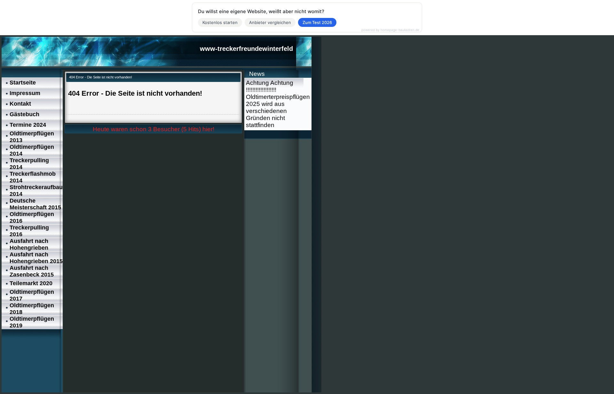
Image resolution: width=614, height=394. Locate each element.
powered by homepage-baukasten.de (390, 29)
